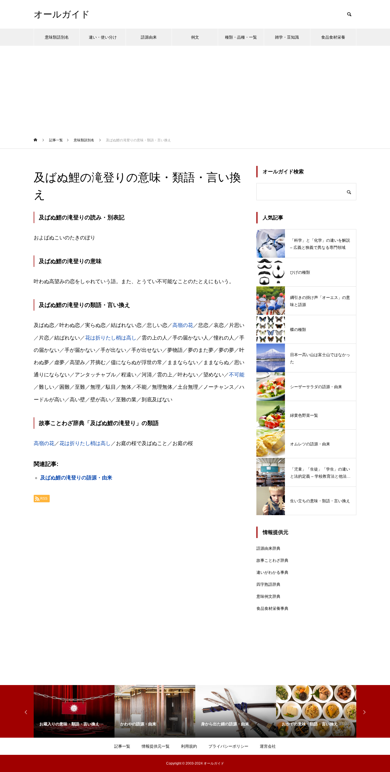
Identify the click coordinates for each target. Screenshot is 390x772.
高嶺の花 (182, 325)
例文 (195, 37)
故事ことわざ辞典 (272, 560)
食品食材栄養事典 (272, 608)
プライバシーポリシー (228, 746)
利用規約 (189, 746)
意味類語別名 (57, 37)
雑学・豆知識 (287, 37)
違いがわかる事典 (272, 572)
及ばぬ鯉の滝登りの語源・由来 (76, 478)
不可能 (236, 375)
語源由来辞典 (268, 548)
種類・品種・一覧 (241, 37)
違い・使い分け (103, 37)
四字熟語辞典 (268, 584)
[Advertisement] (195, 89)
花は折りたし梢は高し (110, 338)
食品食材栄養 (333, 37)
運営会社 (268, 746)
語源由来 (149, 37)
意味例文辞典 (268, 596)
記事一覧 (122, 746)
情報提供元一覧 (156, 746)
